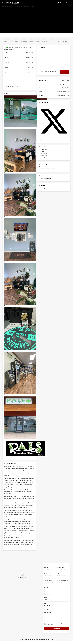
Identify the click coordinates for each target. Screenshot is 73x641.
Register (66, 2)
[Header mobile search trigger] (71, 3)
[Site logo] (13, 3)
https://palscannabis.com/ (63, 106)
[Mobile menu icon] (2, 2)
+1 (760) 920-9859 (64, 98)
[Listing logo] (4, 32)
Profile (5, 45)
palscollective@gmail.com (63, 102)
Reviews (17, 45)
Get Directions (64, 82)
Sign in (61, 2)
